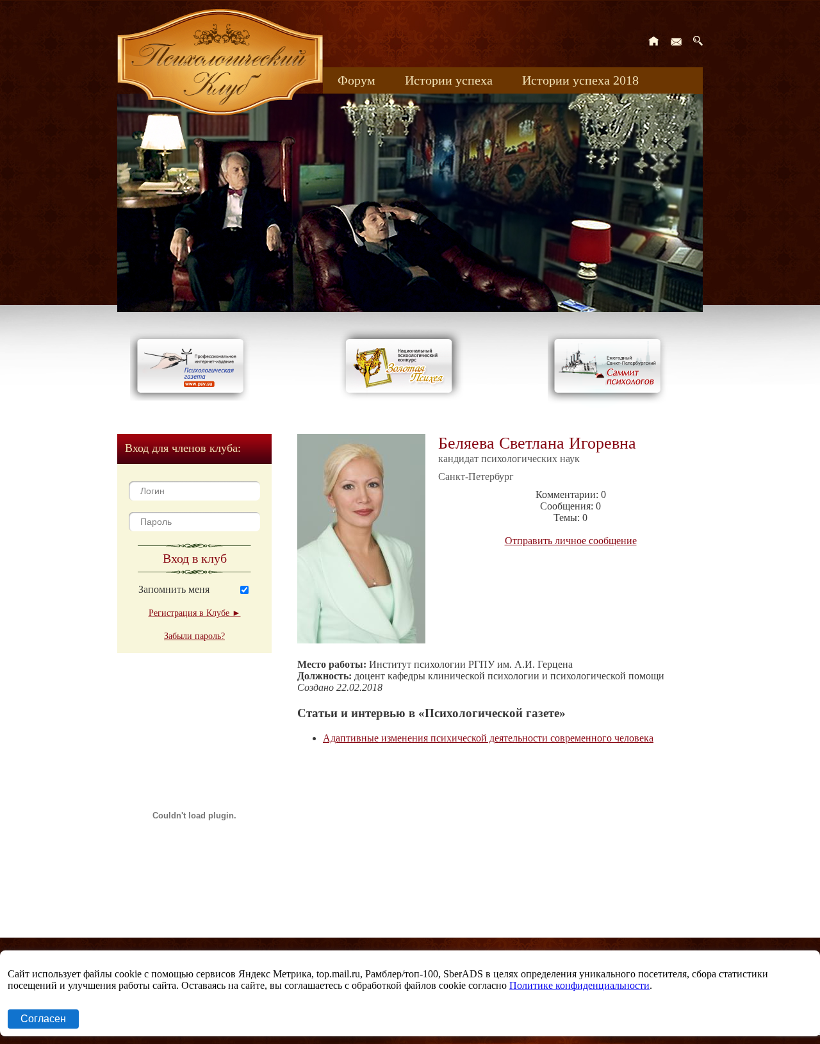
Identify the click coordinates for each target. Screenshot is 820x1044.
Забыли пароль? (194, 636)
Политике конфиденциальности (579, 985)
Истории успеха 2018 (580, 80)
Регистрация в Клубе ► (195, 613)
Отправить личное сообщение (571, 540)
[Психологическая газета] (193, 397)
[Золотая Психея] (401, 397)
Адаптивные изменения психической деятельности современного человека (488, 738)
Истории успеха (449, 80)
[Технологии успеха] (610, 404)
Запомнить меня (173, 589)
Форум (356, 80)
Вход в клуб (195, 558)
